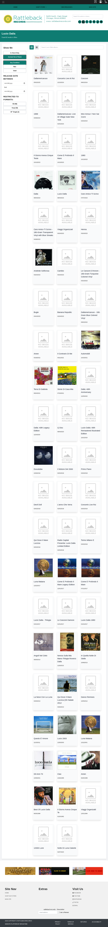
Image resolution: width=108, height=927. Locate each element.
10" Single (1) (14, 112)
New (14, 66)
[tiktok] (97, 22)
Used (14, 70)
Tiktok (76, 902)
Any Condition (15, 62)
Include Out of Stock (15, 57)
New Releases (66, 7)
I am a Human (64, 912)
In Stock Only (14, 53)
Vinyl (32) (15, 108)
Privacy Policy (57, 923)
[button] (41, 7)
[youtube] (90, 22)
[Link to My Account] (100, 2)
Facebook (77, 893)
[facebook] (87, 22)
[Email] (101, 22)
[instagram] (94, 22)
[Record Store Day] (83, 22)
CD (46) (14, 104)
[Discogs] (80, 22)
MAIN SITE (92, 7)
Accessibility (96, 922)
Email (76, 905)
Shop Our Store (10, 896)
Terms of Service (70, 923)
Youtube (77, 896)
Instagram (77, 899)
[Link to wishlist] (95, 2)
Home (7, 893)
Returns (83, 922)
